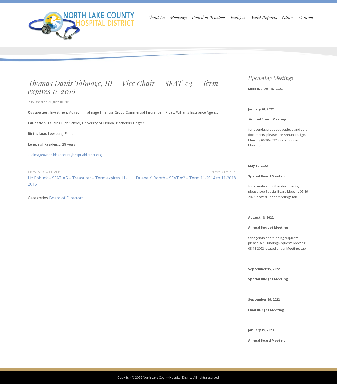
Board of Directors (66, 198)
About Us (156, 17)
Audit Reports (264, 17)
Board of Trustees (208, 17)
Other (287, 17)
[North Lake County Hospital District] (82, 25)
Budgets (238, 17)
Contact (306, 17)
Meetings (178, 17)
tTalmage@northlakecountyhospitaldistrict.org (65, 154)
